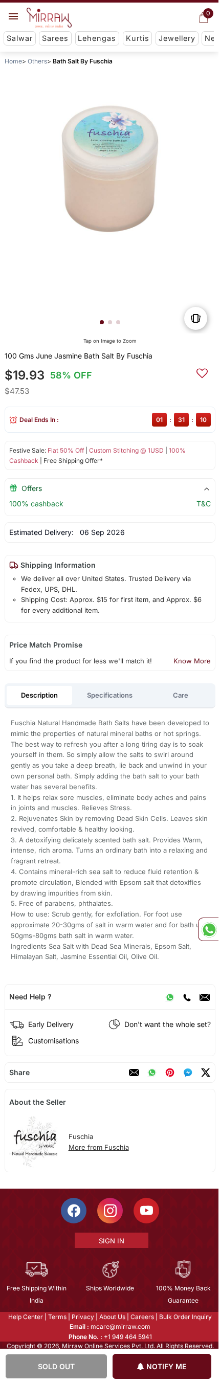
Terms (57, 1317)
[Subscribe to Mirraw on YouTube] (146, 1210)
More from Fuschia (99, 1147)
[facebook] (188, 1072)
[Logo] (49, 18)
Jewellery (177, 38)
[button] (102, 322)
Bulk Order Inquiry (185, 1317)
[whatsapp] (152, 1072)
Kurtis (137, 38)
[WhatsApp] (170, 996)
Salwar (20, 38)
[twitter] (206, 1072)
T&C (203, 503)
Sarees (55, 38)
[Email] (205, 996)
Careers (141, 1317)
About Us (112, 1317)
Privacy (82, 1317)
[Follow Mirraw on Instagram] (109, 1210)
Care (180, 695)
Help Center (25, 1317)
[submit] (202, 372)
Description (39, 695)
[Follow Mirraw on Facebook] (73, 1210)
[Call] (187, 996)
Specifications (110, 695)
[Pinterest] (170, 1072)
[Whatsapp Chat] (208, 929)
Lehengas (97, 38)
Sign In (110, 1241)
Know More (192, 661)
